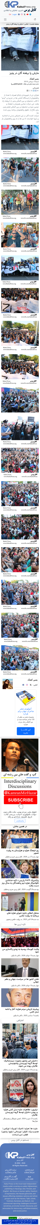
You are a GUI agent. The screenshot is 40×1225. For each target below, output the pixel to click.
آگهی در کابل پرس (10, 1176)
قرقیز (25, 1131)
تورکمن (6, 1128)
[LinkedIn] (33, 90)
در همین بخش (20, 826)
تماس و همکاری (10, 1172)
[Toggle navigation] (5, 19)
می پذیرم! (12, 1218)
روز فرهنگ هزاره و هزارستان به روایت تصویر (22, 852)
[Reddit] (29, 90)
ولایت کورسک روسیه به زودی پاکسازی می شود (20, 951)
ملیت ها (34, 1128)
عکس (26, 24)
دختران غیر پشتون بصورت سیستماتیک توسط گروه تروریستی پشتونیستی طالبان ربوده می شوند (21, 1063)
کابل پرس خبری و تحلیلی (13, 857)
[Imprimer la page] (31, 90)
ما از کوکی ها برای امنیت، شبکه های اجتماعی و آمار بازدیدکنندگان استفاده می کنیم (20, 1221)
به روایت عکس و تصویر (14, 919)
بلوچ (11, 1131)
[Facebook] (36, 90)
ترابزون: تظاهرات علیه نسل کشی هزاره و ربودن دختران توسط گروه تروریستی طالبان (21, 1112)
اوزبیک (13, 1128)
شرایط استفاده (29, 1172)
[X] (27, 90)
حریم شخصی (29, 1169)
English (19, 84)
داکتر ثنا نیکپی (15, 955)
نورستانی (17, 1131)
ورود (29, 1176)
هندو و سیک (34, 1131)
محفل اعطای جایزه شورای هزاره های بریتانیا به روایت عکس (23, 914)
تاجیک (20, 1128)
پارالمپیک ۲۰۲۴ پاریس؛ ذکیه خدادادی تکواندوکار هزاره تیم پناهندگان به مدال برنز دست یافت (20, 883)
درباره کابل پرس (10, 1169)
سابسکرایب (20, 821)
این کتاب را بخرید (26, 731)
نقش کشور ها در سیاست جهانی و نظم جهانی (22, 981)
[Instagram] (27, 685)
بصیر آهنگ (34, 79)
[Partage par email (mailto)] (38, 90)
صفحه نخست (34, 24)
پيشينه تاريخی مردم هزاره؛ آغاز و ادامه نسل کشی (22, 1011)
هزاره (27, 1128)
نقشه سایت (29, 1178)
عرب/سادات (17, 1134)
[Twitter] (30, 685)
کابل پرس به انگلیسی (10, 1178)
